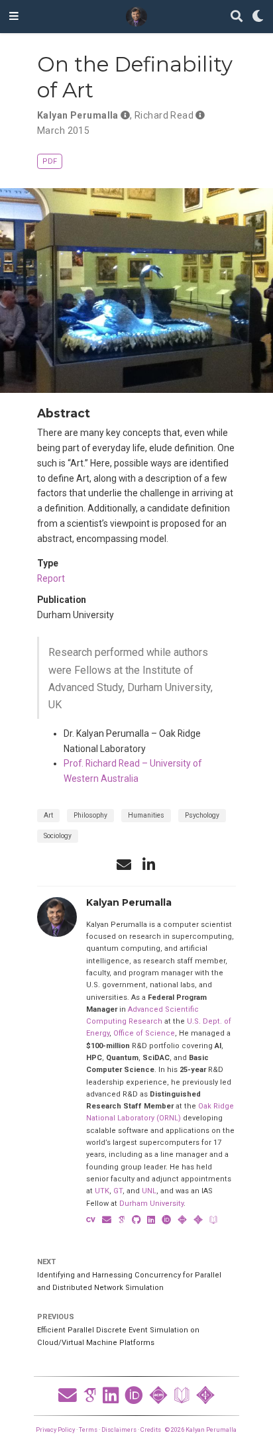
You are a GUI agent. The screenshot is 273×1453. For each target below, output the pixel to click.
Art (48, 815)
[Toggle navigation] (14, 17)
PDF (49, 161)
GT (118, 1191)
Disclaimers (118, 1429)
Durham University (151, 1203)
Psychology (202, 815)
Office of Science (144, 1033)
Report (51, 578)
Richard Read (164, 115)
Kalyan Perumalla (78, 115)
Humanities (146, 815)
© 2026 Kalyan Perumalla (201, 1429)
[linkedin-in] (149, 865)
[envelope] (124, 865)
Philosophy (90, 815)
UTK (102, 1191)
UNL (149, 1191)
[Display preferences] (258, 17)
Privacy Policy (55, 1429)
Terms (88, 1429)
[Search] (237, 17)
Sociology (58, 836)
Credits (150, 1429)
